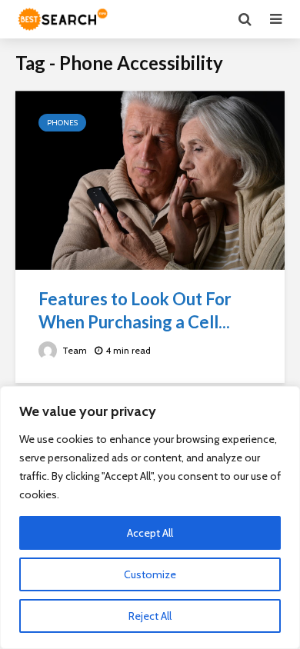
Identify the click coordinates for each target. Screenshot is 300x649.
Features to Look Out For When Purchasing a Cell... (135, 310)
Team (73, 350)
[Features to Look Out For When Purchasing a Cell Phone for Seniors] (150, 179)
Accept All (150, 533)
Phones (62, 123)
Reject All (150, 616)
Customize (150, 574)
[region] (150, 517)
